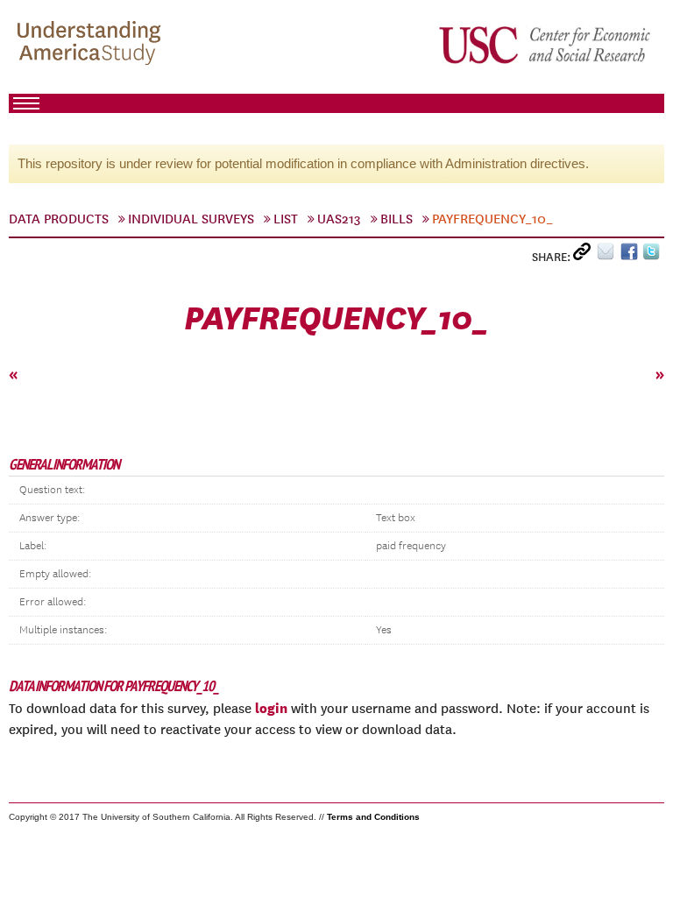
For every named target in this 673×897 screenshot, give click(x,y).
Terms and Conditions (373, 817)
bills (396, 219)
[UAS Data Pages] (92, 44)
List (285, 219)
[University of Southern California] (545, 44)
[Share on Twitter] (653, 255)
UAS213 (339, 219)
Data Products (59, 219)
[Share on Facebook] (631, 255)
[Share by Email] (608, 255)
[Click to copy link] (585, 255)
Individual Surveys (191, 219)
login (271, 708)
